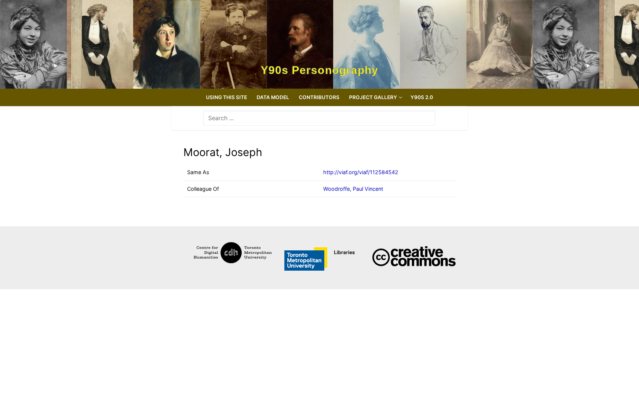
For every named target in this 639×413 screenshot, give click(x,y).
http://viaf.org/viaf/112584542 (360, 172)
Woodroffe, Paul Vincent (353, 189)
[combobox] (319, 118)
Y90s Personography (320, 70)
